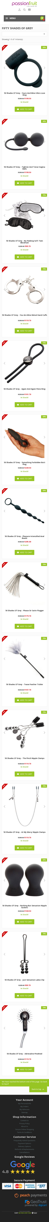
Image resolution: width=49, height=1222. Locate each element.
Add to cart (24, 109)
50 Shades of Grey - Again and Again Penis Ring (24, 389)
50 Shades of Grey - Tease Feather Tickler (24, 684)
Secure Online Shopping (24, 1129)
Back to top (38, 1089)
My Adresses (25, 1109)
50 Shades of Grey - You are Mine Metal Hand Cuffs (24, 315)
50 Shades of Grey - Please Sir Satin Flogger (24, 611)
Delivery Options (24, 1146)
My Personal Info (24, 1103)
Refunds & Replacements (24, 1149)
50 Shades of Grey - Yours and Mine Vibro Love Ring (24, 94)
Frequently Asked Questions (24, 1140)
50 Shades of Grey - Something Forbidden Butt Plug (24, 463)
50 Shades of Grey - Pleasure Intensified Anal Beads (24, 537)
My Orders (24, 1106)
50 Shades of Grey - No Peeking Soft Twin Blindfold (24, 242)
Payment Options (24, 1143)
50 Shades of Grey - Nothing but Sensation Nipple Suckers (24, 907)
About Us (24, 1126)
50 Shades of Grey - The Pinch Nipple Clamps (24, 758)
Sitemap (24, 1112)
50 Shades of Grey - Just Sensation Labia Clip (24, 980)
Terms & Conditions (24, 1132)
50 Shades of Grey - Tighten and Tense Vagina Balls (24, 168)
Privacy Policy (24, 1123)
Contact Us (24, 1120)
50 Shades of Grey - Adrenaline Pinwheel (24, 1054)
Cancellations (24, 1152)
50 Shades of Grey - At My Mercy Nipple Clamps (24, 832)
